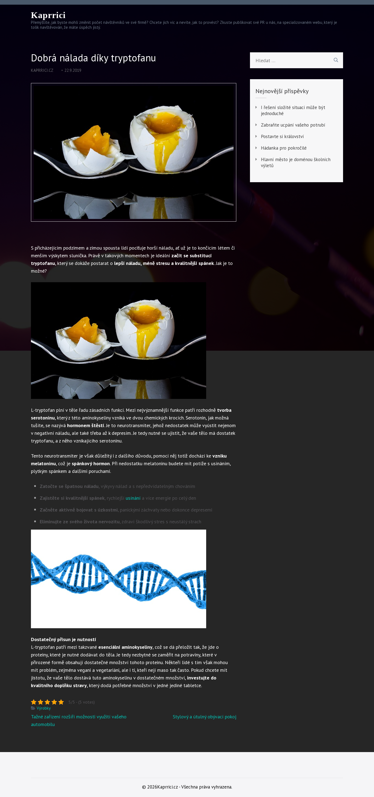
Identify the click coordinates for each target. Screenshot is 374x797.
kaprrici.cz (42, 70)
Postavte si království (282, 136)
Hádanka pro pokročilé (284, 148)
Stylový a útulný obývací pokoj (204, 716)
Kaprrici (48, 15)
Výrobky (44, 708)
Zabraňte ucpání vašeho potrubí (293, 125)
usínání (132, 498)
